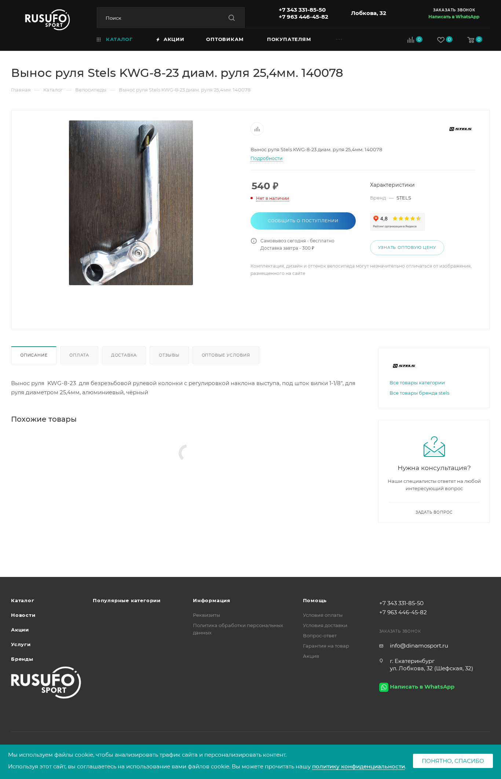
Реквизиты (206, 615)
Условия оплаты (323, 615)
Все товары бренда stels (419, 393)
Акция (311, 656)
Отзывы (169, 355)
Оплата (79, 355)
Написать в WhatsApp (453, 16)
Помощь (315, 600)
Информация (211, 600)
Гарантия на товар (326, 646)
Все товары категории (417, 382)
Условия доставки (325, 625)
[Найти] (231, 18)
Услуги (21, 644)
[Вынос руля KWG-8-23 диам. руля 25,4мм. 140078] (130, 202)
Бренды (22, 659)
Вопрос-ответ (320, 635)
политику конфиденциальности (358, 766)
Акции (20, 630)
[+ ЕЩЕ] (349, 39)
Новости (23, 615)
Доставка (124, 355)
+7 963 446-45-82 (303, 16)
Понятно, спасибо (453, 760)
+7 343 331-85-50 (302, 9)
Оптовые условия (226, 355)
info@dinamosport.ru (419, 645)
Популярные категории (127, 600)
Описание (33, 355)
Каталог (22, 600)
